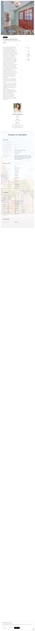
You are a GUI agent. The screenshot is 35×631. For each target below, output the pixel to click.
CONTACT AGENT (17, 126)
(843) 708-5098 (17, 120)
